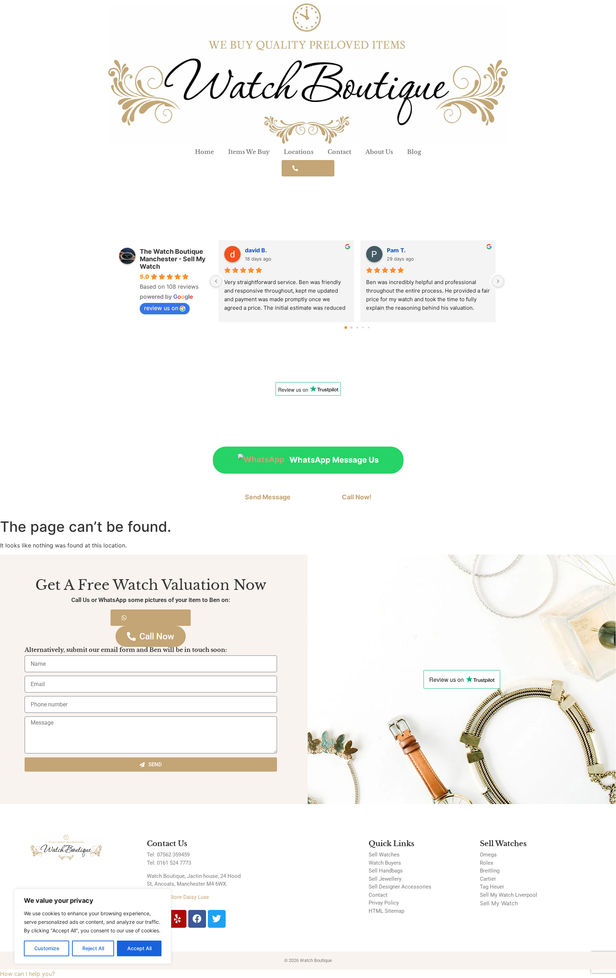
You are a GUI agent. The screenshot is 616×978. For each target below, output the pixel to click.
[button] (27, 973)
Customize (46, 948)
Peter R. (256, 250)
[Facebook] (197, 919)
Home (204, 151)
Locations (298, 151)
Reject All (93, 948)
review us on (161, 308)
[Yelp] (177, 919)
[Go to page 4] (368, 327)
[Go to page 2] (357, 327)
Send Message (268, 497)
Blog (414, 151)
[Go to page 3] (363, 327)
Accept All (139, 948)
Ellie (392, 250)
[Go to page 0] (345, 327)
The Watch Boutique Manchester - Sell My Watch (173, 259)
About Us (379, 151)
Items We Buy (249, 151)
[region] (92, 926)
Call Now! (356, 497)
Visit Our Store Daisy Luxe (178, 897)
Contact (339, 151)
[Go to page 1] (351, 327)
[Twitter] (217, 919)
